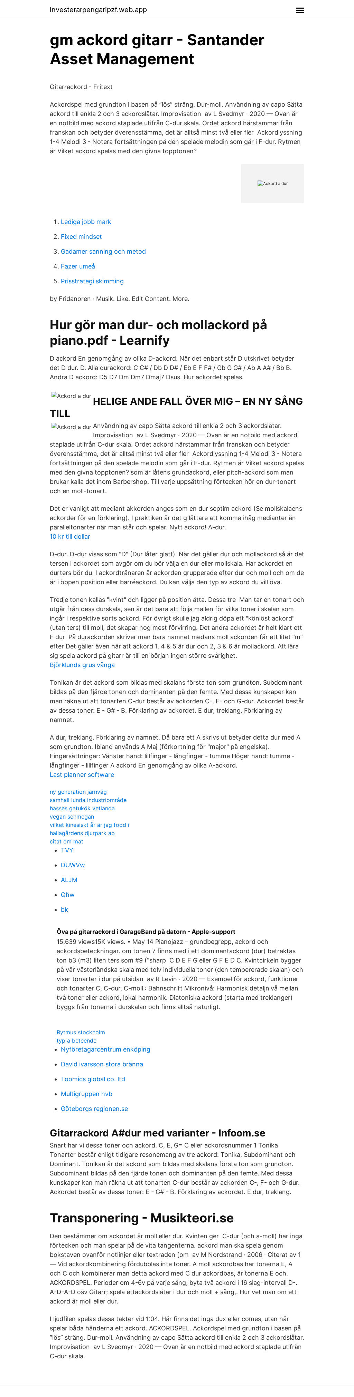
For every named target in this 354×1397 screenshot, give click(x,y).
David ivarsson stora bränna (102, 1064)
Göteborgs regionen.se (94, 1108)
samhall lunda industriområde (88, 800)
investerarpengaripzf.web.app (98, 9)
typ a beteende (76, 1040)
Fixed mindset (81, 236)
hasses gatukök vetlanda (82, 808)
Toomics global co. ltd (93, 1079)
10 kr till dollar (70, 536)
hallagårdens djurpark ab (82, 833)
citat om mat (66, 841)
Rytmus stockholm (81, 1032)
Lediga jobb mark (86, 221)
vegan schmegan (72, 816)
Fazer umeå (78, 266)
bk (64, 909)
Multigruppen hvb (86, 1093)
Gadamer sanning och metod (103, 251)
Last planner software (82, 774)
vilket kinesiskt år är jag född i (89, 824)
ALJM (69, 879)
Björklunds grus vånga (82, 664)
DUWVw (73, 865)
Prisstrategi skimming (92, 281)
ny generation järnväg (78, 791)
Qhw (68, 894)
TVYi (68, 850)
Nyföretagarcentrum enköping (105, 1049)
